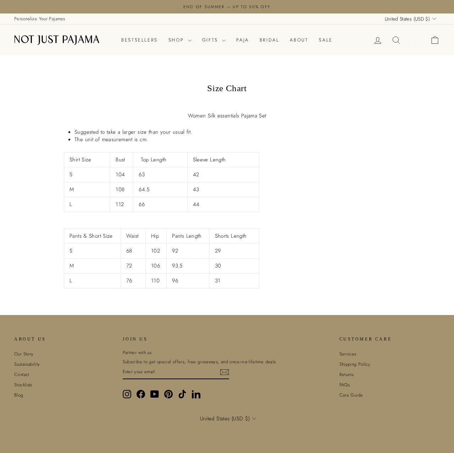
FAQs (344, 384)
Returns (346, 374)
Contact (21, 374)
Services (347, 353)
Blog (18, 395)
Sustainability (27, 364)
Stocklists (23, 384)
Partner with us (137, 352)
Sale (325, 40)
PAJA (242, 40)
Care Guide (351, 395)
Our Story (23, 353)
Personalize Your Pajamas (39, 18)
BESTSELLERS (139, 40)
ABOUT (299, 40)
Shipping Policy (355, 364)
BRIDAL (269, 40)
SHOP (177, 40)
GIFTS (211, 40)
